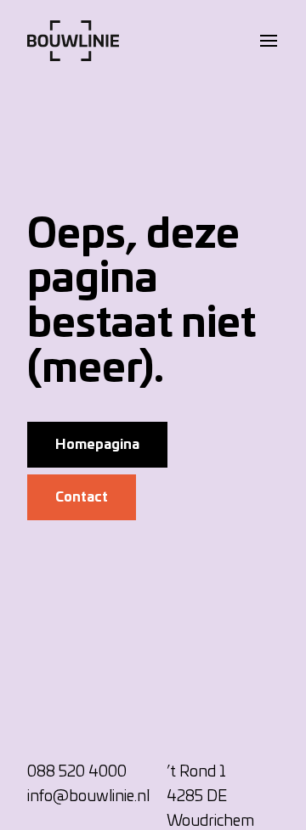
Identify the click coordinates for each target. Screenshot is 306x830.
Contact (81, 497)
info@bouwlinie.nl (88, 797)
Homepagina (97, 444)
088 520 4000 (77, 772)
